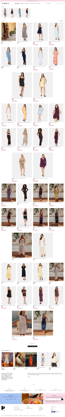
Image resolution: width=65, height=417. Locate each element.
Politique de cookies (26, 415)
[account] (60, 3)
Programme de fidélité (29, 408)
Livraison (52, 407)
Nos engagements (41, 408)
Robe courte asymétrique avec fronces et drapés (8, 227)
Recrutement (40, 409)
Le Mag (40, 410)
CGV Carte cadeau (15, 415)
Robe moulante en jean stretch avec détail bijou (39, 336)
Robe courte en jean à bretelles (37, 41)
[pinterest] (14, 399)
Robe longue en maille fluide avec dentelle (7, 202)
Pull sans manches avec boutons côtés (18, 367)
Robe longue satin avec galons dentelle (6, 41)
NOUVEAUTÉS (17, 3)
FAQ (51, 408)
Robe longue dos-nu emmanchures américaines (39, 202)
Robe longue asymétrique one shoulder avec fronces (39, 66)
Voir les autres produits (32, 346)
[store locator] (56, 3)
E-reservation (28, 407)
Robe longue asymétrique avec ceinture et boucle (40, 305)
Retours (52, 409)
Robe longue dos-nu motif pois (53, 281)
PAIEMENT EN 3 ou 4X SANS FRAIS (32, 0)
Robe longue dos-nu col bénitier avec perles (7, 122)
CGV (2, 415)
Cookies (43, 415)
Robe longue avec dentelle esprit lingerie (17, 258)
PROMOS (35, 3)
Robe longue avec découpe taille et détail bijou (23, 122)
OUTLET (39, 3)
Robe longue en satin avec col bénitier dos (39, 227)
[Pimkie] (5, 3)
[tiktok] (9, 399)
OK (62, 399)
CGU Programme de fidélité (7, 415)
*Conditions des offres (33, 415)
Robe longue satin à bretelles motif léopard (23, 41)
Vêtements (22, 3)
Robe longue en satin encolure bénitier (54, 41)
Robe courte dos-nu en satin (37, 122)
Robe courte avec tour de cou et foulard (23, 227)
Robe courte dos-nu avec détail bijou (54, 305)
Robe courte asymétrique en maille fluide (22, 305)
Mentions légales (39, 415)
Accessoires (31, 3)
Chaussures (27, 3)
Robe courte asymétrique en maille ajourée (18, 336)
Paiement (52, 410)
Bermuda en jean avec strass (41, 367)
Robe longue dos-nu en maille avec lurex (54, 227)
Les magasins (40, 407)
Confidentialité (21, 415)
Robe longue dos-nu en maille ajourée (22, 202)
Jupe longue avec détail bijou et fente (30, 367)
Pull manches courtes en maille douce (54, 367)
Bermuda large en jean (5, 367)
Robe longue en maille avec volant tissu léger (39, 258)
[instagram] (6, 399)
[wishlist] (58, 3)
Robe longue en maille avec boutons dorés (23, 281)
